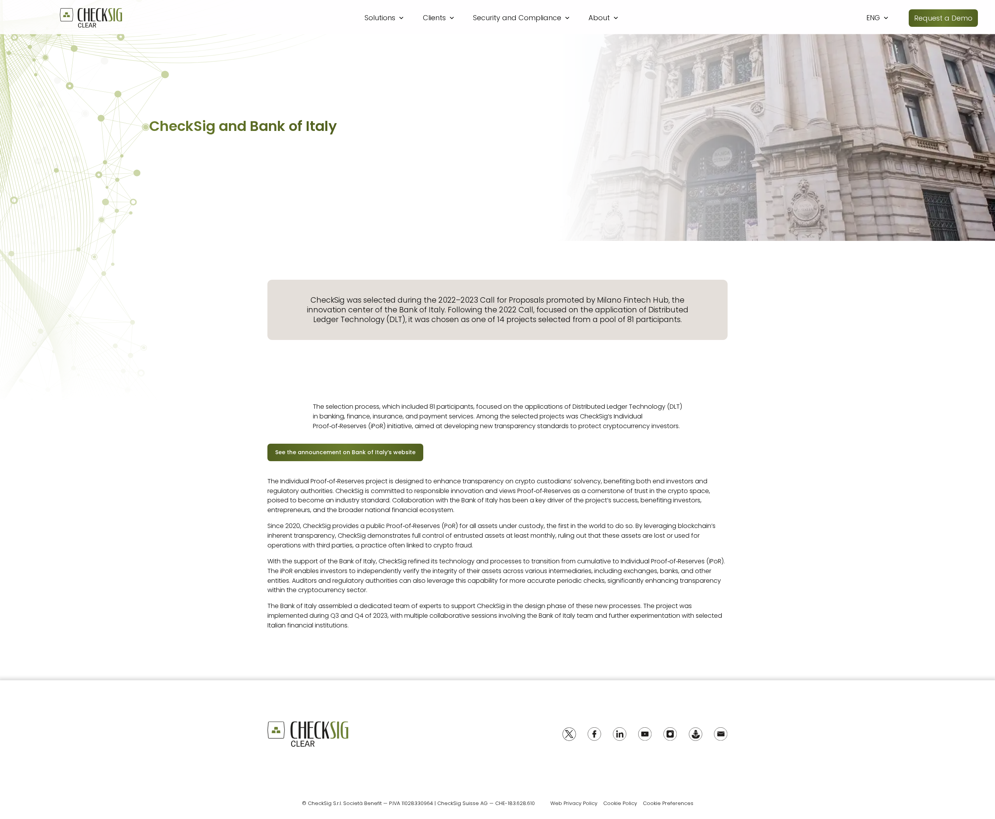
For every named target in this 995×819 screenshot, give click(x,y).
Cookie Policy (620, 803)
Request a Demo (943, 18)
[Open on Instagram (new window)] (670, 734)
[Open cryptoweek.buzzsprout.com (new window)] (695, 734)
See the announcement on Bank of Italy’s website (345, 452)
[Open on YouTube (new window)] (645, 734)
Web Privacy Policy (573, 803)
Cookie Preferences (668, 803)
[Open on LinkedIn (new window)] (620, 734)
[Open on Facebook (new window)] (594, 734)
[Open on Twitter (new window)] (569, 734)
